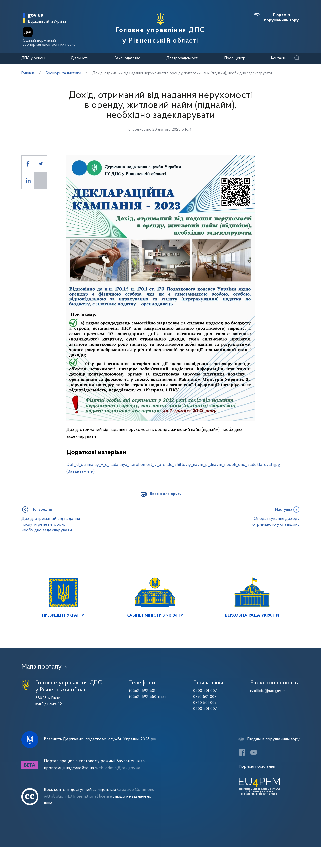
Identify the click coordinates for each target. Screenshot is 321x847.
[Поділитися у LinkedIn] (28, 180)
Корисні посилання (257, 766)
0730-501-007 (205, 703)
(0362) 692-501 (142, 691)
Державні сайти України (47, 22)
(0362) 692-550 (142, 697)
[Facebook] (242, 752)
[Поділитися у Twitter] (40, 164)
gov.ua (35, 15)
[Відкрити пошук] (297, 58)
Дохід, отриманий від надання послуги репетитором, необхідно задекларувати (50, 525)
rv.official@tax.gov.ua (267, 691)
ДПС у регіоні (33, 58)
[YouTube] (253, 752)
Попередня (41, 509)
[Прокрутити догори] (296, 827)
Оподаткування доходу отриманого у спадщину (276, 522)
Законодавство (127, 58)
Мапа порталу (41, 666)
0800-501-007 (205, 709)
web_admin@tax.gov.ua (117, 768)
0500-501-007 (205, 691)
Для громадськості (182, 58)
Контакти (278, 58)
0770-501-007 (204, 697)
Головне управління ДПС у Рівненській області (160, 35)
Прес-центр (234, 58)
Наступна (283, 509)
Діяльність (80, 58)
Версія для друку (165, 494)
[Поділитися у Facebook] (28, 164)
